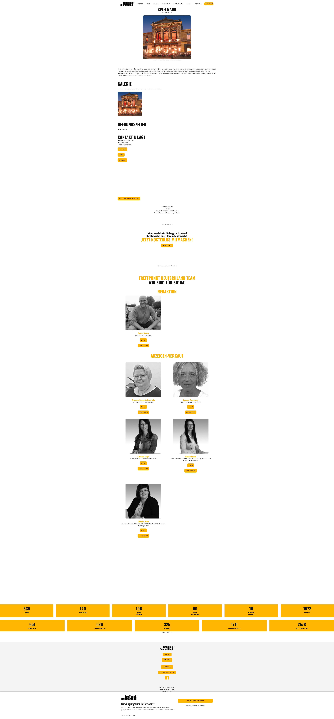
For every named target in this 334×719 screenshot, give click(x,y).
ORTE (148, 4)
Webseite (122, 160)
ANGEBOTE (198, 4)
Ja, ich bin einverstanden (195, 701)
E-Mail (121, 155)
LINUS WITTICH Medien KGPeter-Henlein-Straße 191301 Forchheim (167, 689)
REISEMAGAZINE (178, 4)
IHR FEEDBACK (167, 667)
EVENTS (156, 4)
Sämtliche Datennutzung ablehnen (195, 705)
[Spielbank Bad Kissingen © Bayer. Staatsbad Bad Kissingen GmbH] (130, 104)
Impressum (132, 715)
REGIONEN (140, 4)
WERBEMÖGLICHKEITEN (167, 672)
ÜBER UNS (167, 654)
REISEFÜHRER (166, 4)
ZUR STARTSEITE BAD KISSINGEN (129, 199)
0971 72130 (122, 149)
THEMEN (188, 4)
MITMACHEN (209, 4)
